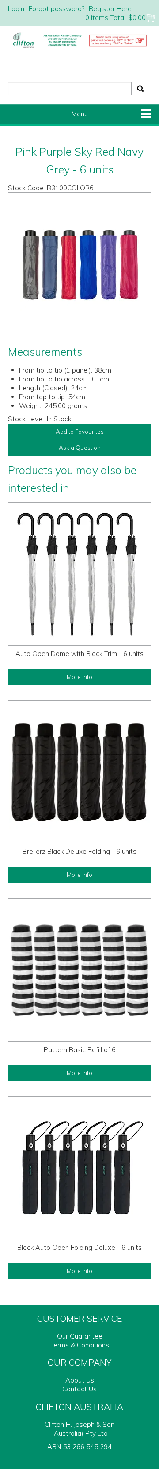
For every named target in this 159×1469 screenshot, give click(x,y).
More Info (79, 676)
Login (16, 8)
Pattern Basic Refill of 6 (80, 1049)
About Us (79, 1380)
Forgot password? (56, 8)
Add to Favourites (80, 431)
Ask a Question (80, 447)
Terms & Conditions (79, 1345)
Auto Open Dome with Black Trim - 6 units (79, 653)
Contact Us (79, 1389)
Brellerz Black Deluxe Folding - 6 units (79, 851)
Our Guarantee (79, 1336)
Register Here (110, 8)
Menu (80, 114)
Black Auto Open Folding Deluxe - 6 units (79, 1247)
